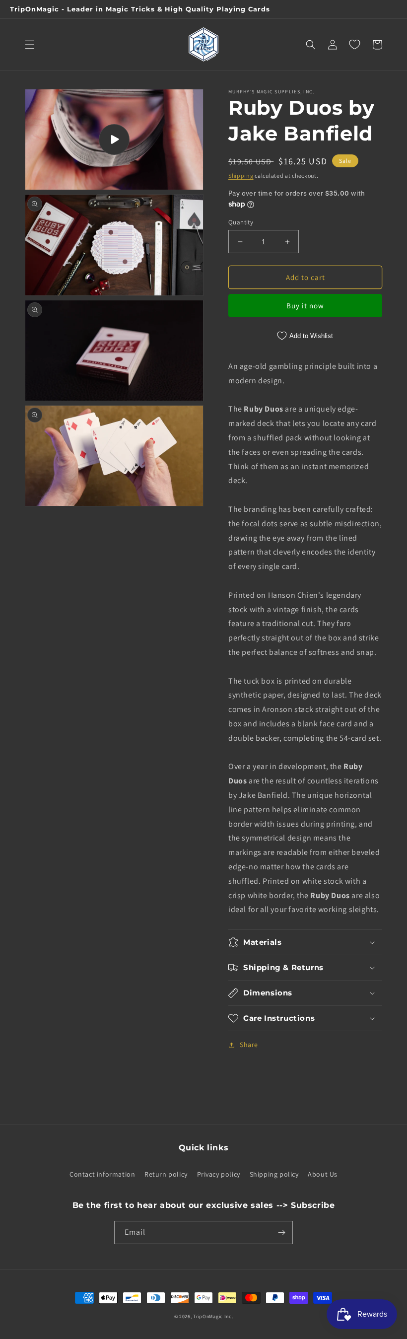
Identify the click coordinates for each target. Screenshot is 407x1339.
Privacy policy (218, 1174)
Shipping (241, 175)
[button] (30, 45)
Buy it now (305, 305)
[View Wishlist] (354, 45)
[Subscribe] (281, 1232)
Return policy (166, 1174)
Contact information (102, 1174)
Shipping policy (274, 1174)
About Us (323, 1174)
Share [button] (249, 1044)
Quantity (240, 222)
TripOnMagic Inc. (213, 1316)
